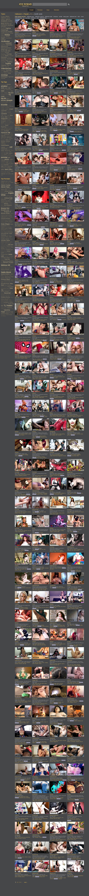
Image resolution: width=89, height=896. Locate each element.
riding (7, 160)
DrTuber (3, 27)
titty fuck (8, 171)
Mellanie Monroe (4, 266)
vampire (42, 188)
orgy (2, 154)
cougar (2, 109)
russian (10, 162)
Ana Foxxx (4, 193)
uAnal (11, 65)
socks (55, 244)
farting (76, 225)
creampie (4, 110)
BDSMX (11, 22)
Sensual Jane (8, 294)
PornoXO (4, 57)
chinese (72, 512)
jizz (2, 138)
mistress (20, 397)
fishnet (16, 264)
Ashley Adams (4, 202)
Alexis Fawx (5, 187)
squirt (5, 166)
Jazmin (11, 239)
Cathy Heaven (9, 217)
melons (7, 147)
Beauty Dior (5, 208)
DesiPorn (10, 25)
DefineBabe (4, 25)
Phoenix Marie (5, 279)
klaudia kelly (69, 683)
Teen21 (3, 63)
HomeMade (9, 38)
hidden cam (28, 207)
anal (2, 88)
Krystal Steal (4, 254)
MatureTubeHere (6, 48)
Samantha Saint (5, 288)
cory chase (57, 207)
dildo (9, 117)
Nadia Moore (6, 272)
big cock (25, 55)
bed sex (55, 111)
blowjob (9, 100)
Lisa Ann (7, 259)
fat (12, 122)
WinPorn (6, 71)
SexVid (11, 60)
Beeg (2, 23)
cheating (3, 106)
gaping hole (43, 34)
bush (25, 188)
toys (12, 171)
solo (2, 166)
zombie (60, 16)
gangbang (6, 128)
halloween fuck (43, 18)
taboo (78, 455)
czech (36, 340)
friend (11, 126)
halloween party (30, 16)
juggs (4, 138)
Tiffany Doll (3, 308)
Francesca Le (9, 230)
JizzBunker (5, 41)
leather (75, 720)
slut (2, 165)
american (10, 86)
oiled (2, 153)
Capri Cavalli (4, 216)
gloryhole (45, 187)
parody (39, 56)
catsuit (43, 643)
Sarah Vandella (5, 291)
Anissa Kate (8, 198)
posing (19, 570)
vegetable (39, 35)
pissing (11, 155)
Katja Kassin (8, 248)
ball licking (37, 299)
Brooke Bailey (8, 214)
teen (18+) (8, 169)
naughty (3, 151)
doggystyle (4, 118)
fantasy (10, 122)
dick (6, 117)
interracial (3, 137)
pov (9, 157)
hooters (11, 134)
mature (3, 147)
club (37, 74)
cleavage (34, 644)
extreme (16, 475)
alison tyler (37, 761)
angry (36, 588)
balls (74, 644)
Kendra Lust (9, 249)
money (61, 130)
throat (2, 171)
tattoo (2, 169)
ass (9, 88)
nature (12, 150)
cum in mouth (7, 112)
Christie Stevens (8, 221)
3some (9, 84)
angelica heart (55, 129)
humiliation (76, 226)
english (21, 56)
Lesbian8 (8, 43)
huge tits (3, 135)
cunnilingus (9, 113)
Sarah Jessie (7, 290)
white (9, 173)
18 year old (3, 84)
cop (35, 93)
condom (77, 608)
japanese (9, 137)
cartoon (68, 37)
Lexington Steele (5, 257)
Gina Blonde (4, 233)
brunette (4, 105)
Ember (10, 228)
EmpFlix (3, 28)
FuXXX (10, 31)
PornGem (3, 54)
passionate (3, 155)
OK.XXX (7, 51)
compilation (7, 107)
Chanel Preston (5, 218)
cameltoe (73, 608)
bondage (3, 101)
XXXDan (4, 75)
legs (10, 139)
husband (8, 135)
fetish (6, 125)
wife (12, 173)
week (40, 14)
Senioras (3, 59)
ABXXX (8, 19)
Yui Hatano (3, 315)
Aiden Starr (7, 182)
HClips (11, 33)
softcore (11, 164)
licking (8, 141)
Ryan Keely (10, 286)
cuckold (8, 110)
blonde (3, 100)
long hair (7, 142)
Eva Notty (3, 230)
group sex (8, 129)
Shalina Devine (5, 297)
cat (23, 18)
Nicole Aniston (5, 274)
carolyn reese (39, 589)
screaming (3, 163)
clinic (56, 225)
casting (9, 105)
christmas (55, 16)
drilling (33, 800)
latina (7, 139)
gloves (44, 283)
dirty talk (22, 340)
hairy (2, 131)
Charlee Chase (4, 220)
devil (38, 18)
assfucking (8, 89)
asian (6, 88)
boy (29, 300)
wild (2, 175)
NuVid (3, 51)
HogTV (3, 38)
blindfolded (19, 721)
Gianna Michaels (8, 232)
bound (46, 243)
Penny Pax (8, 278)
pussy (7, 159)
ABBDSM (3, 18)
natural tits (7, 150)
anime (53, 150)
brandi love (69, 208)
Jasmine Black (4, 236)
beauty (6, 93)
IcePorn (3, 39)
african (36, 187)
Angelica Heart (9, 195)
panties (9, 154)
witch (79, 16)
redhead (3, 161)
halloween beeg (18, 18)
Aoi (7, 199)
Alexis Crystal (5, 185)
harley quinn (66, 16)
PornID (3, 55)
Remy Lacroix (7, 282)
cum (2, 112)
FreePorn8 (4, 31)
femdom (3, 125)
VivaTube (8, 70)
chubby (7, 106)
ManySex (9, 45)
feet (2, 124)
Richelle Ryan (5, 283)
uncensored (3, 172)
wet (7, 173)
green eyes (78, 819)
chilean (71, 531)
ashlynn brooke (20, 55)
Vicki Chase (9, 314)
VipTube (3, 70)
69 (52, 55)
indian (11, 135)
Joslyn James (4, 244)
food (39, 34)
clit (71, 476)
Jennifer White (5, 240)
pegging (24, 397)
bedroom (59, 663)
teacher (22, 434)
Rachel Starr (7, 280)
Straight (31, 10)
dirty (68, 645)
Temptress (9, 307)
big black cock (4, 94)
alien (71, 511)
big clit (39, 588)
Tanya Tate (3, 307)
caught (45, 169)
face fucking (9, 121)
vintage (8, 172)
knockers (3, 139)
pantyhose (79, 243)
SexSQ (3, 60)
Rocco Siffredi (7, 285)
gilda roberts (23, 494)
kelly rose (41, 549)
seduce (41, 494)
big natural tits (8, 96)
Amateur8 (4, 21)
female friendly (53, 189)
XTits (9, 73)
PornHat (9, 54)
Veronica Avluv (5, 313)
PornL (7, 55)
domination (69, 151)
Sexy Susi (7, 295)
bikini (63, 512)
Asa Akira (7, 201)
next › (25, 882)
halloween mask (48, 16)
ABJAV (8, 17)
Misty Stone (7, 268)
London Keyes (4, 260)
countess (34, 208)
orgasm (10, 153)
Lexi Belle (11, 256)
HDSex (7, 35)
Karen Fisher (7, 247)
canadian (79, 549)
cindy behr (81, 397)
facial (2, 122)
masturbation (5, 145)
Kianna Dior (3, 251)
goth (74, 338)
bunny (47, 149)
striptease (3, 167)
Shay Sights (7, 298)
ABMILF (3, 19)
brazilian (75, 36)
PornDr (7, 52)
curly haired (42, 320)
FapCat (8, 28)
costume (16, 36)
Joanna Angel (8, 243)
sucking (8, 167)
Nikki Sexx (6, 275)
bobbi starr (34, 589)
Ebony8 (8, 26)
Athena (6, 203)
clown (82, 16)
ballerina (63, 74)
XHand (11, 71)
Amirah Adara (8, 191)
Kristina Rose (7, 252)
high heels (25, 264)
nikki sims (59, 587)
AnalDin (10, 21)
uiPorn (2, 66)
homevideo (7, 134)
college (2, 107)
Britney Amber (5, 213)
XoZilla (5, 73)
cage (45, 721)
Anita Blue (3, 199)
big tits (3, 98)
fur (24, 683)
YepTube (11, 77)
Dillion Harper (4, 228)
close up (11, 106)
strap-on (28, 397)
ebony (8, 119)
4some (53, 396)
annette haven (59, 625)
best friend (26, 93)
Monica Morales (5, 269)
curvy (5, 115)
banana (40, 149)
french (8, 126)
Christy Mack (4, 222)
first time (43, 607)
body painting (62, 433)
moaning (10, 148)
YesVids (3, 78)
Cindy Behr (9, 222)
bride (74, 701)
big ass (10, 93)
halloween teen (73, 16)
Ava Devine (3, 206)
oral (7, 153)
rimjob (10, 160)
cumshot (4, 114)
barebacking (7, 91)
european (3, 121)
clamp (37, 684)
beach (77, 644)
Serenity (3, 295)
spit (68, 626)
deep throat (27, 94)
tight (5, 171)
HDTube (3, 36)
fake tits (6, 122)
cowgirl (11, 109)
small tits (6, 165)
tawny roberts (56, 761)
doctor (62, 225)
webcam (3, 173)
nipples (6, 151)
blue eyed (55, 664)
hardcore (4, 133)
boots (68, 56)
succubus (27, 18)
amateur (4, 86)
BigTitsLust (8, 23)
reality (11, 159)
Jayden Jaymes (5, 239)
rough (6, 162)
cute (8, 115)
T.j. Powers (8, 305)
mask (42, 569)
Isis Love (9, 235)
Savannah (7, 293)
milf (11, 147)
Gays (48, 10)
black (8, 98)
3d (17, 454)
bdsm (2, 92)
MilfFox (10, 49)
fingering (3, 127)
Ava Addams (8, 205)
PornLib (11, 55)
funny (2, 128)
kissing (10, 138)
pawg (61, 494)
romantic (3, 162)
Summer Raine (4, 303)
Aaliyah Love (4, 181)
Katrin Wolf (3, 249)
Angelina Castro (4, 196)
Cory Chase (5, 224)
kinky (7, 138)
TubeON (3, 65)
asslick (55, 663)
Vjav (2, 71)
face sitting (17, 378)
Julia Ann (10, 244)
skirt (82, 720)
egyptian (55, 723)
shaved (8, 163)
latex (20, 282)
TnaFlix (8, 64)
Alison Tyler (4, 189)
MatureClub (4, 46)
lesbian (3, 141)
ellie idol (41, 644)
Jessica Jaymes (5, 241)
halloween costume (39, 16)
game (78, 37)
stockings (9, 166)
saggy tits (38, 512)
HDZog (7, 36)
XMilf (2, 73)
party (51, 476)
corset (82, 318)
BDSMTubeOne (5, 22)
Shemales (56, 10)
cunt (2, 115)
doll (62, 168)
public (2, 159)
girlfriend (3, 129)
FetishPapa (4, 30)
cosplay (72, 37)
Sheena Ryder (4, 299)
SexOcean (10, 59)
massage (3, 143)
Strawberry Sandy (8, 302)
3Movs (7, 16)
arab (22, 779)
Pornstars (40, 10)
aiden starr (37, 683)
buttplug (21, 74)
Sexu (6, 60)
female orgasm (6, 124)
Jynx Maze (3, 246)
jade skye (25, 743)
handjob (6, 131)
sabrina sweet (27, 495)
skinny (12, 163)
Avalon (8, 206)
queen (75, 131)
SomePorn (3, 62)
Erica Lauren (9, 229)
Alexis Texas (8, 188)
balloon (22, 550)
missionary (4, 149)
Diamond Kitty (8, 227)
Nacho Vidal (8, 270)
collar (61, 339)
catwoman (33, 18)
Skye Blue (6, 301)
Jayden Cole (8, 237)
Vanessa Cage (9, 312)
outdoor (5, 154)
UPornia (7, 66)
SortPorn (10, 62)
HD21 (2, 35)
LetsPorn (3, 45)
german (10, 128)
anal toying (57, 358)
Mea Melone (10, 263)
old (4, 153)
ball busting (61, 35)
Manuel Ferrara (8, 262)
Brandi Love (5, 210)
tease (27, 111)
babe (2, 91)
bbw (12, 91)
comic (60, 150)
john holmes (60, 626)
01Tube (3, 16)
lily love (16, 495)
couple (6, 109)
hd (9, 133)
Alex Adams (7, 183)
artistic (71, 73)
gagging (37, 244)
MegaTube (4, 49)
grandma (25, 475)
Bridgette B (7, 211)
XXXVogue (4, 77)
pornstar (4, 157)
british (5, 103)
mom (2, 150)
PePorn (2, 52)
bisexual (75, 318)
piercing (8, 155)
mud (45, 511)
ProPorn (9, 57)
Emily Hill (3, 229)
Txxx (8, 65)
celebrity (34, 859)
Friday (2, 232)
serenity (40, 360)
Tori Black (8, 308)
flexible (82, 283)
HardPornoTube (5, 33)
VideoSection (6, 68)
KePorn (3, 43)
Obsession (7, 276)
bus (50, 434)
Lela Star (6, 256)
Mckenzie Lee (4, 263)
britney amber (58, 760)
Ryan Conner (4, 286)
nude (10, 151)
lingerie (3, 142)
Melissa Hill (5, 265)
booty (6, 101)
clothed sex (23, 281)
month (36, 14)
